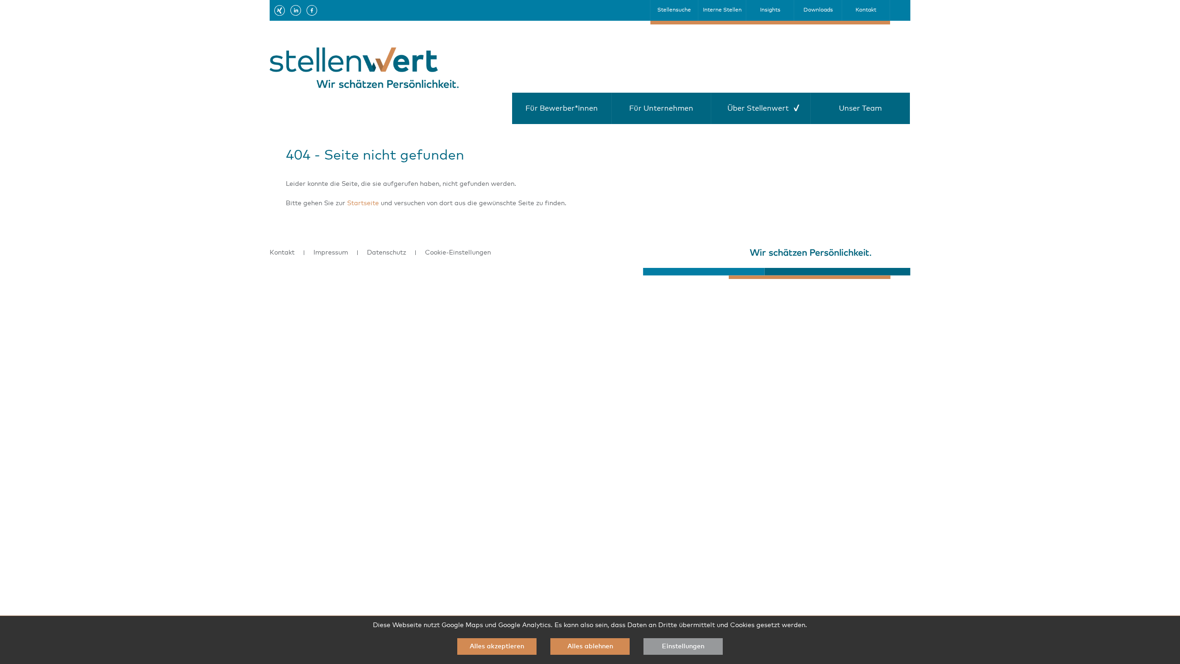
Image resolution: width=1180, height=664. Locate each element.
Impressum (330, 252)
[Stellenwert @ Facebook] (312, 10)
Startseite (363, 203)
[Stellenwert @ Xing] (279, 10)
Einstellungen (683, 646)
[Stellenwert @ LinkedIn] (295, 10)
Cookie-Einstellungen (458, 252)
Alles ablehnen (590, 646)
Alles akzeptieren (497, 646)
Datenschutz (386, 252)
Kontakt (282, 252)
